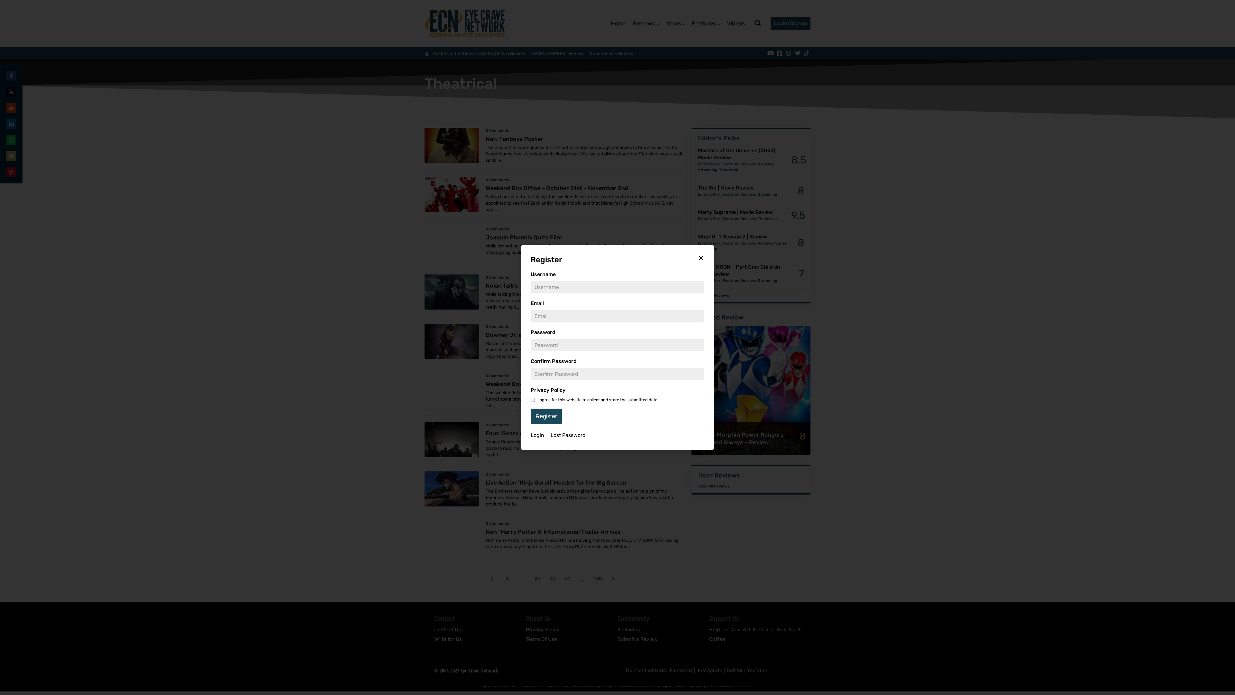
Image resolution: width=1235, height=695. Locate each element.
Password (543, 332)
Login (537, 435)
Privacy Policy (548, 390)
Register (546, 416)
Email (537, 303)
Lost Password (568, 435)
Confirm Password (554, 361)
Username (543, 274)
